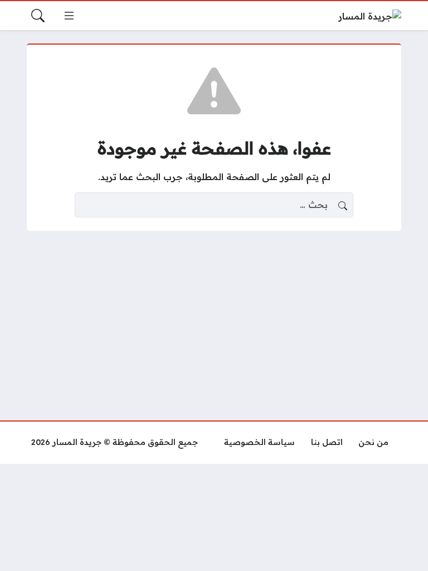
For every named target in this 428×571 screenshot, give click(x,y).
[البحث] (38, 15)
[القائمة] (69, 15)
